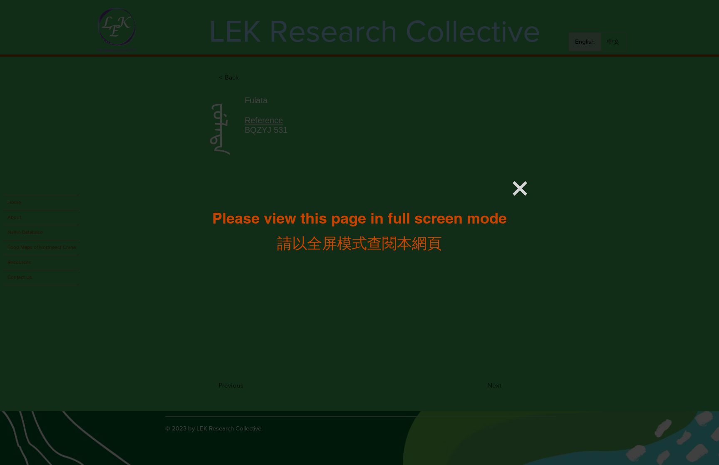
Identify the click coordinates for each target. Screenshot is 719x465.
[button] (520, 188)
